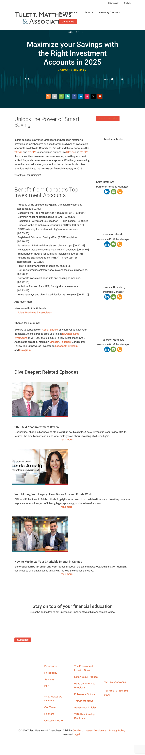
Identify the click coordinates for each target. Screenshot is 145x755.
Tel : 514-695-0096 (115, 682)
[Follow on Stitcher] (71, 622)
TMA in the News (83, 700)
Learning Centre (108, 12)
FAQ (47, 686)
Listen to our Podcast (86, 676)
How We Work (67, 12)
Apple (45, 329)
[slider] (118, 79)
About (87, 12)
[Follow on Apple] (54, 96)
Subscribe (23, 639)
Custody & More (53, 720)
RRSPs (32, 152)
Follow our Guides (84, 694)
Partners (49, 713)
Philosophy (50, 672)
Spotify (53, 329)
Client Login (113, 3)
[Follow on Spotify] (61, 96)
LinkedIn (54, 341)
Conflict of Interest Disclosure (89, 730)
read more (66, 439)
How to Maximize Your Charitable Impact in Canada (48, 561)
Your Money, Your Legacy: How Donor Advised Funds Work (53, 494)
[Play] (25, 79)
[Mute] (112, 79)
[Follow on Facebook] (74, 96)
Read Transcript (108, 118)
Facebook (66, 341)
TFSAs (18, 152)
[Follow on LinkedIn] (80, 96)
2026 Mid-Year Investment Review (36, 427)
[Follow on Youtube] (99, 96)
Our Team (50, 707)
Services (49, 679)
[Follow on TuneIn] (67, 96)
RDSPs (84, 152)
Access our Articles (85, 707)
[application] (72, 79)
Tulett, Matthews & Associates (35, 312)
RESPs (70, 152)
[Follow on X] (93, 96)
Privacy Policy (117, 730)
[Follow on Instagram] (87, 96)
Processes (50, 666)
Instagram (25, 350)
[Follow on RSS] (48, 96)
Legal (77, 734)
